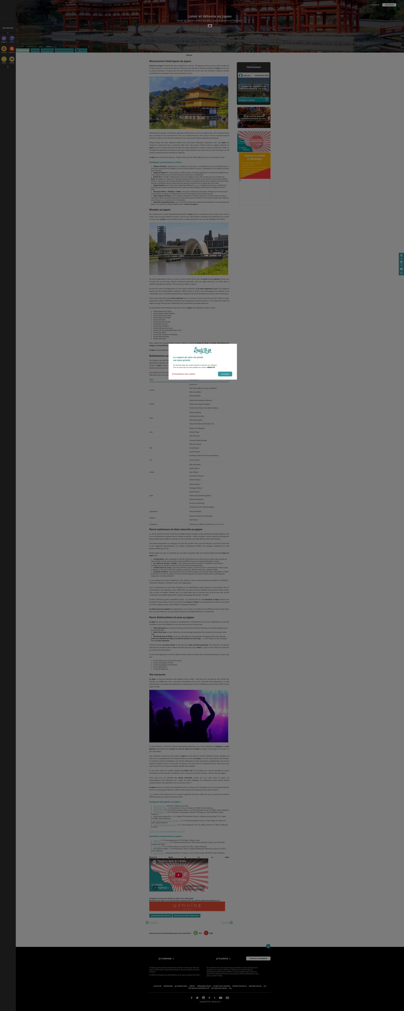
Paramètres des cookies (184, 374)
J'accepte (225, 374)
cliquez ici (211, 367)
